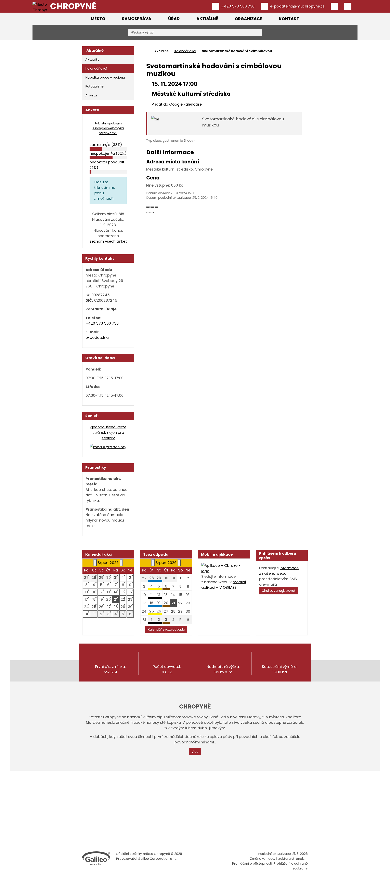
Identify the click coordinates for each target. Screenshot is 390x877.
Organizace (248, 19)
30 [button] (108, 577)
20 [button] (108, 599)
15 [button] (123, 592)
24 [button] (86, 606)
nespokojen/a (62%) (108, 153)
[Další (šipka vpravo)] (152, 212)
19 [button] (101, 599)
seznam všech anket (108, 241)
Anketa (91, 95)
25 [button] (94, 606)
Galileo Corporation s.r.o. (157, 858)
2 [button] (130, 577)
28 (151, 577)
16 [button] (130, 592)
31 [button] (115, 577)
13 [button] (108, 592)
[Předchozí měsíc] (95, 562)
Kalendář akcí (185, 51)
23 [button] (130, 599)
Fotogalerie (94, 86)
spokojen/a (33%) (106, 144)
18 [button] (93, 599)
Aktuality (92, 59)
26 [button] (101, 606)
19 (158, 602)
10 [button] (86, 592)
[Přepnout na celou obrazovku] (152, 207)
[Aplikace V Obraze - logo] (224, 567)
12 (158, 594)
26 (159, 611)
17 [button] (86, 599)
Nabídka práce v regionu (105, 77)
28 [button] (94, 577)
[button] (115, 599)
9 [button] (130, 584)
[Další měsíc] (121, 562)
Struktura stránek (290, 858)
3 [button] (86, 584)
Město (98, 19)
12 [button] (101, 592)
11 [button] (94, 592)
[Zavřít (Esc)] (148, 207)
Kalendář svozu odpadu (166, 629)
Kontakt (289, 19)
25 (151, 611)
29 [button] (101, 577)
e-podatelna (97, 337)
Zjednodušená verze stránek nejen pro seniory (108, 432)
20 (166, 602)
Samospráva (136, 19)
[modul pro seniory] (108, 446)
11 (152, 594)
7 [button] (116, 584)
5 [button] (101, 584)
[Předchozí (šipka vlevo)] (148, 212)
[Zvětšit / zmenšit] (156, 207)
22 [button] (123, 599)
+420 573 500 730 (102, 323)
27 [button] (86, 577)
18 (151, 602)
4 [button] (94, 584)
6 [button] (108, 584)
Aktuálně (207, 19)
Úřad (174, 19)
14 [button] (115, 592)
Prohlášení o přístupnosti (252, 863)
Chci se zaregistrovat (279, 590)
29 (159, 577)
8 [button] (123, 584)
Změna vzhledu (262, 858)
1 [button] (123, 577)
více (195, 751)
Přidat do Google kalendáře (177, 104)
